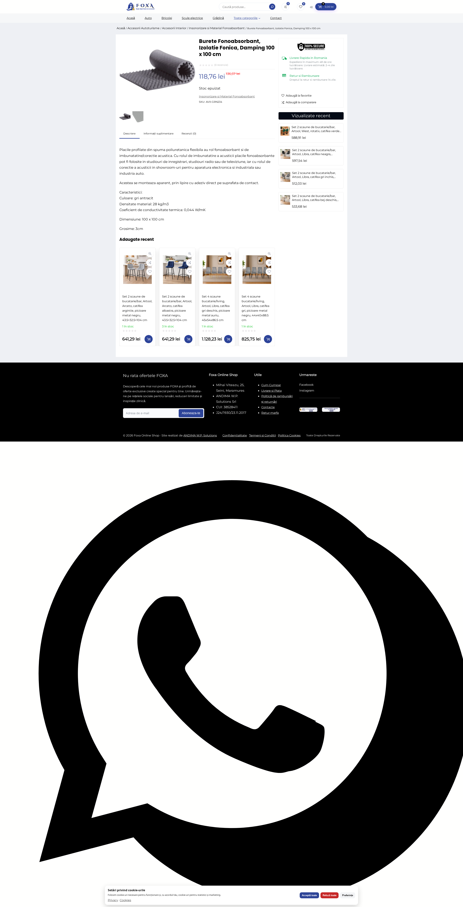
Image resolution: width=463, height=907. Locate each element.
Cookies (125, 900)
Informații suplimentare (158, 133)
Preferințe (347, 895)
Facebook (306, 384)
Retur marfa (270, 413)
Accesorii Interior (174, 28)
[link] (137, 297)
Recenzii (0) (189, 133)
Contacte (268, 407)
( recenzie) (221, 64)
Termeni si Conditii (262, 435)
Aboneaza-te (191, 413)
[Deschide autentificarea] (311, 7)
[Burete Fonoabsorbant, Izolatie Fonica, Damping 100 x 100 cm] (157, 104)
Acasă (121, 28)
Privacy (113, 900)
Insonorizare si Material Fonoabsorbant (217, 28)
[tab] (129, 134)
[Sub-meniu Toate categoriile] (259, 18)
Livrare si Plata (271, 390)
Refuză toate (329, 895)
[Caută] (272, 7)
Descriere (129, 133)
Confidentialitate (234, 435)
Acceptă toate (309, 895)
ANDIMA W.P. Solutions (200, 435)
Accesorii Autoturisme (144, 28)
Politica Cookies (289, 435)
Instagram (306, 390)
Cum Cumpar (271, 385)
